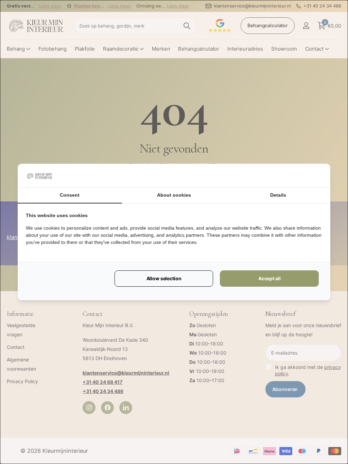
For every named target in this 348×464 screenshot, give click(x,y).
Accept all (269, 278)
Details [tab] (278, 195)
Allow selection (163, 278)
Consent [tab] (70, 195)
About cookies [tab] (174, 195)
